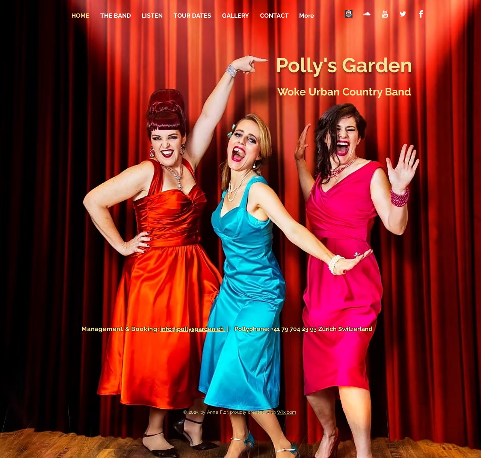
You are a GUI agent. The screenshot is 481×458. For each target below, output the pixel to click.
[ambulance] (348, 14)
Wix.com (286, 412)
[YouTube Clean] (385, 14)
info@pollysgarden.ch (192, 329)
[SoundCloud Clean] (367, 14)
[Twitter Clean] (403, 14)
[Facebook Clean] (421, 14)
